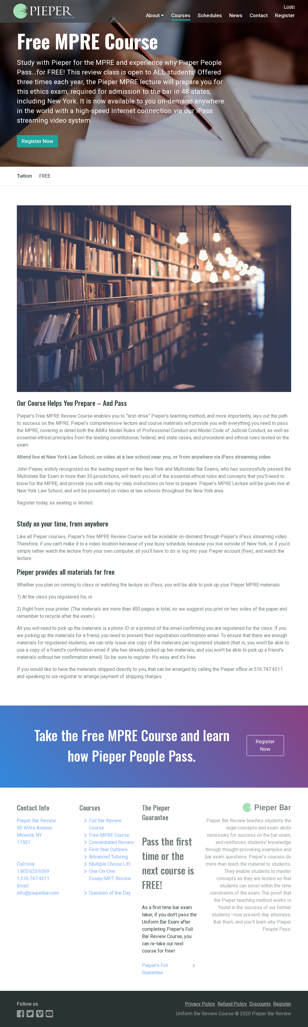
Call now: (26, 864)
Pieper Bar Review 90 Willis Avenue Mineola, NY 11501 (36, 831)
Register (285, 15)
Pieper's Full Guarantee (169, 968)
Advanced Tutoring (105, 857)
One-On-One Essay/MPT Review (106, 874)
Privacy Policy (200, 1004)
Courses (180, 15)
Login (289, 6)
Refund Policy (232, 1004)
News (235, 15)
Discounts (260, 1004)
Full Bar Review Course (102, 824)
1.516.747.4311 (33, 878)
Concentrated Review (108, 842)
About (153, 15)
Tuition (24, 176)
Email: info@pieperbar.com (38, 889)
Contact (259, 15)
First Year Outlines (105, 849)
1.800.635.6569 (33, 871)
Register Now (37, 141)
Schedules (210, 15)
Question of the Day (106, 893)
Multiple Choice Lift (106, 864)
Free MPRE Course (105, 835)
